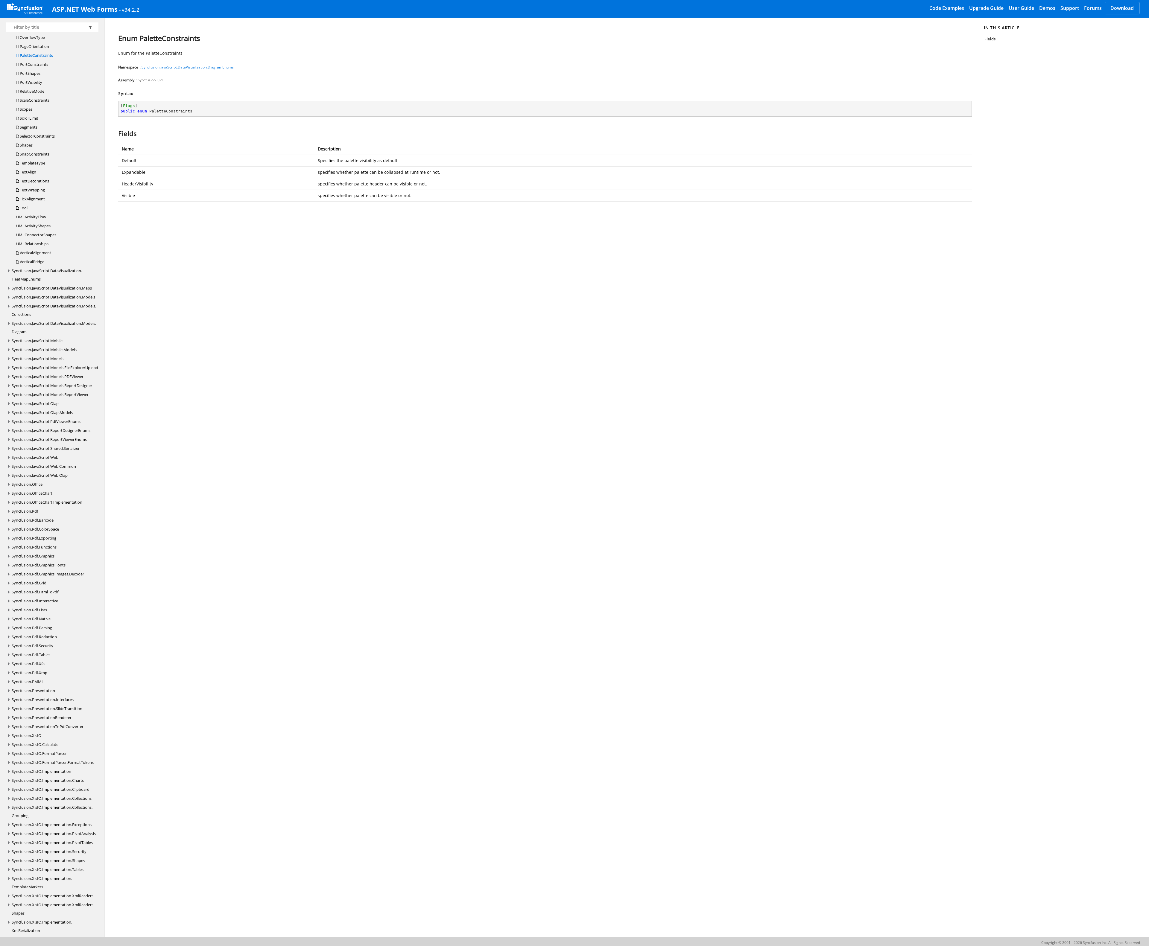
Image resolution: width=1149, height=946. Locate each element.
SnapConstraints (34, 154)
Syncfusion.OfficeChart (32, 493)
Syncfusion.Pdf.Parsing (32, 627)
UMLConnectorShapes (36, 234)
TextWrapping (32, 190)
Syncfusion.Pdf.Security (32, 645)
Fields (989, 39)
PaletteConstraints (36, 55)
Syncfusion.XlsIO (26, 735)
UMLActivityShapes (33, 225)
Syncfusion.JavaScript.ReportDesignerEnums (51, 430)
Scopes (25, 109)
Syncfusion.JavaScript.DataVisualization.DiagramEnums (188, 67)
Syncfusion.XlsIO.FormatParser (39, 753)
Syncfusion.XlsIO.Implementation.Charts (48, 780)
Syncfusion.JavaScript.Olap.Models (42, 412)
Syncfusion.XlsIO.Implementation (41, 771)
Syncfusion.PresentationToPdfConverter (47, 726)
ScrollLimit (28, 118)
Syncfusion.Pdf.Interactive (35, 601)
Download (1122, 8)
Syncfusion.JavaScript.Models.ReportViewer (50, 394)
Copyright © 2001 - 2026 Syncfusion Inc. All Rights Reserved (1090, 942)
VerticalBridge (31, 261)
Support (1069, 8)
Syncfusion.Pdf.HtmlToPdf (35, 592)
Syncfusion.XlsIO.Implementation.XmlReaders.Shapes (53, 909)
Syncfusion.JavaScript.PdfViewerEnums (46, 421)
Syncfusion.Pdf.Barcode (33, 520)
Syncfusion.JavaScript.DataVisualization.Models (53, 297)
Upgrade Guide (986, 8)
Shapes (26, 145)
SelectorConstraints (37, 136)
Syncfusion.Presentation (33, 690)
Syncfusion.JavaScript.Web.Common (44, 466)
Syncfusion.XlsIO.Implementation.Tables (47, 869)
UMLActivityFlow (31, 217)
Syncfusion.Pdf (25, 511)
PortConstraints (33, 64)
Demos (1047, 8)
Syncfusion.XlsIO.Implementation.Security (49, 851)
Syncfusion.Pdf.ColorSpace (35, 529)
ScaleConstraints (34, 100)
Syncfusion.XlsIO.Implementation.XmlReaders (52, 895)
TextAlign (27, 172)
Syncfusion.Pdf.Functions (34, 547)
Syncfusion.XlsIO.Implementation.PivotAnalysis (54, 833)
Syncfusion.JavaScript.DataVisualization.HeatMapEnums (47, 275)
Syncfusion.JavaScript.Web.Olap (40, 475)
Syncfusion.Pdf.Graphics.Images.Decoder (48, 574)
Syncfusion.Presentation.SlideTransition (47, 708)
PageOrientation (34, 46)
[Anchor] (115, 133)
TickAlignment (32, 199)
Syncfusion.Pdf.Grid (29, 583)
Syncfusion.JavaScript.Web (35, 457)
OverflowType (32, 37)
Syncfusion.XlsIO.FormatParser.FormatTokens (53, 762)
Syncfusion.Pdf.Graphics (33, 556)
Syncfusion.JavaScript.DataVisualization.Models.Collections (54, 310)
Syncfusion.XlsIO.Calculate (35, 744)
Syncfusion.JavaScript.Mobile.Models (44, 349)
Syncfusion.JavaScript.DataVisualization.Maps (52, 288)
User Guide (1021, 8)
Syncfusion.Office (27, 484)
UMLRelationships (32, 243)
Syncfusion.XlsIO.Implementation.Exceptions (52, 824)
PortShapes (29, 73)
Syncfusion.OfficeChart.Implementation (47, 502)
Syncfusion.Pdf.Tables (31, 654)
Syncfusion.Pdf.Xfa (28, 663)
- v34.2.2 (129, 9)
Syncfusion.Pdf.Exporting (34, 538)
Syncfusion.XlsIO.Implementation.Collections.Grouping (52, 811)
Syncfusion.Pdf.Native (31, 618)
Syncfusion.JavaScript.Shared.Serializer (46, 448)
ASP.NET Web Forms (85, 8)
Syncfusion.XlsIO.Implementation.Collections (52, 798)
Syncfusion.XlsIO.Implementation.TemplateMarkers (42, 882)
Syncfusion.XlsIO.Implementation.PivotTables (52, 842)
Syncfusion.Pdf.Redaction (34, 636)
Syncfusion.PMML (28, 681)
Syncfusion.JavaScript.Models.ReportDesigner (52, 385)
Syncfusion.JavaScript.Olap (35, 403)
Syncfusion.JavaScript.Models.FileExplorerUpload (55, 367)
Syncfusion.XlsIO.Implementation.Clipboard (50, 789)
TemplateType (32, 163)
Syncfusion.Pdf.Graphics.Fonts (39, 565)
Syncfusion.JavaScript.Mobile (37, 340)
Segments (28, 127)
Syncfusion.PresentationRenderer (42, 717)
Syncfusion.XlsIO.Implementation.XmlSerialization (42, 926)
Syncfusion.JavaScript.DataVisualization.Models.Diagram (54, 327)
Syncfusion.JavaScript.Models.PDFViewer (47, 376)
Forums (1093, 8)
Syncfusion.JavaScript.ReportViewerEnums (49, 439)
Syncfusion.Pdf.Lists (29, 610)
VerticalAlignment (35, 252)
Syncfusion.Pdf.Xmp (29, 672)
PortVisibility (30, 82)
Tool (23, 208)
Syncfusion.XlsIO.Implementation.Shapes (48, 860)
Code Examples (946, 8)
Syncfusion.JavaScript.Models (37, 358)
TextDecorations (34, 181)
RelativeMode (31, 91)
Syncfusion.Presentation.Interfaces (43, 699)
